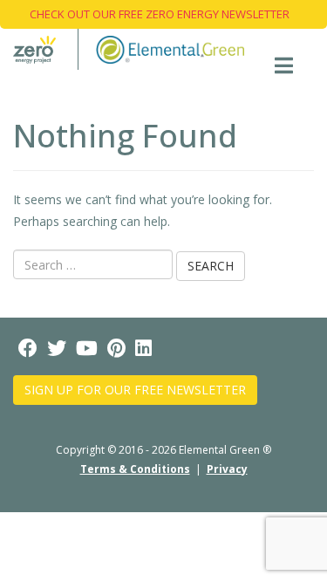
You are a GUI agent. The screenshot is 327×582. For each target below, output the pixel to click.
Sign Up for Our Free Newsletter (135, 389)
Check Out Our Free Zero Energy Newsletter (160, 14)
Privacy (227, 469)
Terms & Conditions (135, 469)
